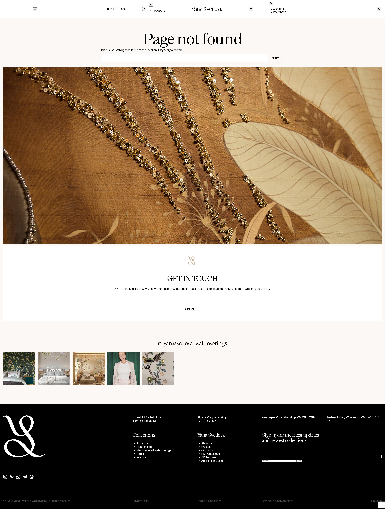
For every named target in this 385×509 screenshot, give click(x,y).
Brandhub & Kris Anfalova (277, 501)
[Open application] (379, 9)
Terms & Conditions (209, 501)
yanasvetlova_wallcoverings (195, 343)
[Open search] (35, 9)
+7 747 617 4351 (207, 420)
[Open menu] (144, 9)
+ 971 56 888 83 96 (145, 420)
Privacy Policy (141, 501)
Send (299, 460)
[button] (116, 9)
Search (276, 58)
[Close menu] (151, 5)
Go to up (376, 501)
